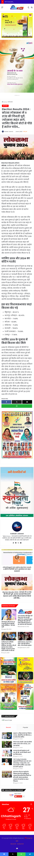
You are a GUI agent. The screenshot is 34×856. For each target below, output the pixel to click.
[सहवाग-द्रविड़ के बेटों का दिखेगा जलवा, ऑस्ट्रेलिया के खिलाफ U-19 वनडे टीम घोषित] (7, 735)
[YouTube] (21, 543)
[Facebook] (16, 543)
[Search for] (32, 8)
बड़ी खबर (10, 102)
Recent (8, 727)
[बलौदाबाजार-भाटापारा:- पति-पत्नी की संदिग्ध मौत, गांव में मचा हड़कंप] (25, 636)
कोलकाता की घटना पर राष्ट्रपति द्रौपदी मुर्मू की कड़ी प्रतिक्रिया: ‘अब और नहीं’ (8, 624)
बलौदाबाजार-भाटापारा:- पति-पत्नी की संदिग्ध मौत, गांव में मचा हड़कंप (25, 643)
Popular (25, 727)
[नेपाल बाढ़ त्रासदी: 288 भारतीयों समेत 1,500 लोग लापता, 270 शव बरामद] (7, 744)
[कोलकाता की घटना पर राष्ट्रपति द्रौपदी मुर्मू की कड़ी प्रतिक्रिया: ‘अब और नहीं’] (8, 614)
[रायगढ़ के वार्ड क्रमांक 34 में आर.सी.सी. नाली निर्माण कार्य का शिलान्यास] (7, 753)
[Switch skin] (28, 8)
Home (5, 102)
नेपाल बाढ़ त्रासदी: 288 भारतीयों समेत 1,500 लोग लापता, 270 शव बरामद (22, 744)
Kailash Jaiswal (8, 131)
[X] (18, 543)
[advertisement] (17, 434)
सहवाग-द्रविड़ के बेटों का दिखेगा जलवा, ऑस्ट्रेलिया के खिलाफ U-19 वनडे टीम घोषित (22, 735)
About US (13, 844)
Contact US (20, 844)
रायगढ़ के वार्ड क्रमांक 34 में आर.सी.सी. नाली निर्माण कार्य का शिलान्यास (22, 752)
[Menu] (2, 8)
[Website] (13, 543)
